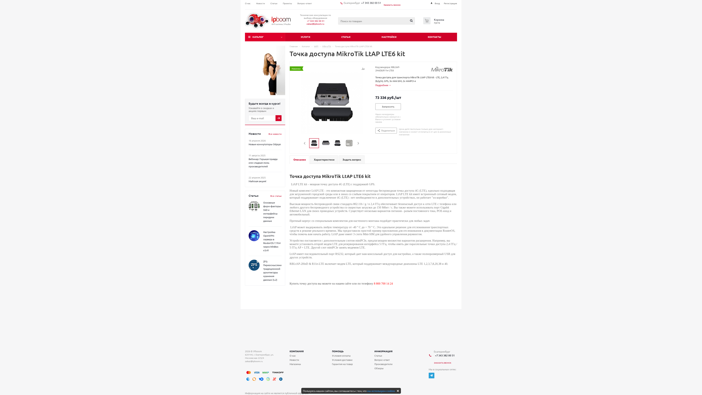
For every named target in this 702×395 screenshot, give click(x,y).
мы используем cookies (381, 390)
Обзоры (379, 368)
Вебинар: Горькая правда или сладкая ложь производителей (263, 162)
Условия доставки (342, 359)
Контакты (434, 36)
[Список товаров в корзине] (434, 23)
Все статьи (276, 195)
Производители (383, 364)
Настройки (389, 36)
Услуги (305, 36)
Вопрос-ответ (382, 359)
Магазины (295, 364)
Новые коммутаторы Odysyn (265, 144)
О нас (293, 355)
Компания (297, 351)
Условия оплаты (341, 355)
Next (358, 143)
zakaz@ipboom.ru (315, 23)
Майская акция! (257, 181)
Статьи (345, 36)
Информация (383, 351)
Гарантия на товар (342, 364)
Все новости (275, 133)
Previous (304, 143)
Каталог (258, 36)
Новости (294, 359)
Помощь (338, 351)
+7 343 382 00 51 (370, 2)
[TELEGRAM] (431, 375)
